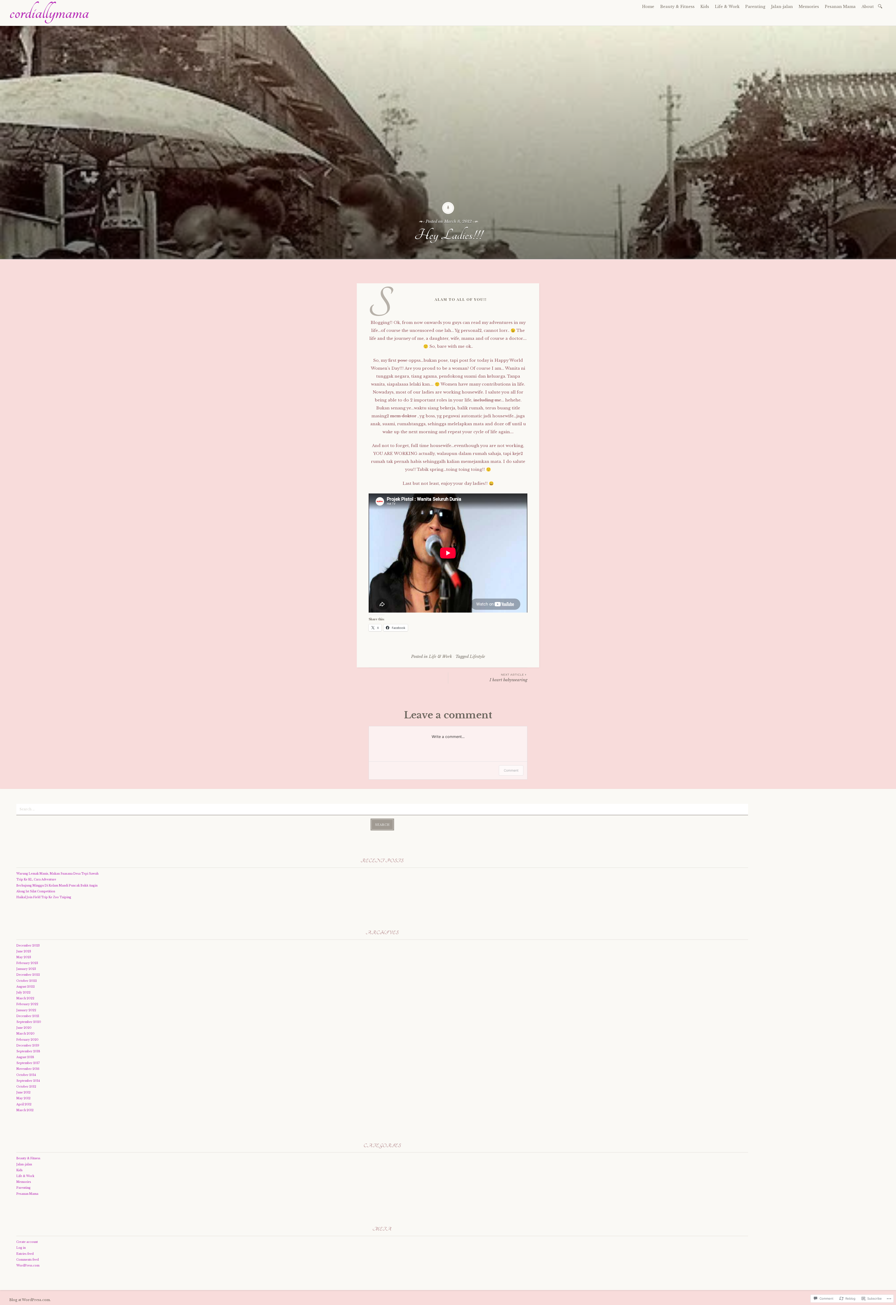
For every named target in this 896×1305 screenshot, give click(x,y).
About (867, 6)
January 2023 (26, 969)
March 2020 (25, 1033)
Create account (27, 1242)
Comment (511, 770)
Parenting (755, 6)
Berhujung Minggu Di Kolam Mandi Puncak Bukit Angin (57, 885)
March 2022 (25, 998)
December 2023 (28, 945)
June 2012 (23, 1092)
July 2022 (23, 992)
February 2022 (27, 1004)
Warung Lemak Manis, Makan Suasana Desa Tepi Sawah (57, 873)
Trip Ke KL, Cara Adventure (36, 879)
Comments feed (27, 1259)
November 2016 (27, 1069)
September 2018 (28, 1051)
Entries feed (25, 1253)
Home (648, 6)
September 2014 (28, 1080)
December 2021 (27, 1016)
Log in (21, 1247)
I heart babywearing (508, 677)
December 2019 (27, 1045)
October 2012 (26, 1086)
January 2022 (26, 1010)
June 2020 (24, 1027)
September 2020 (28, 1022)
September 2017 (28, 1063)
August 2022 (25, 986)
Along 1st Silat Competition (35, 891)
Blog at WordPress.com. (30, 1300)
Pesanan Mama (840, 6)
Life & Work (727, 6)
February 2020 (27, 1039)
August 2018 (25, 1057)
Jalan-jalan (782, 6)
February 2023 (27, 963)
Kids (704, 6)
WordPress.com (27, 1265)
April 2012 (24, 1104)
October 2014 (26, 1075)
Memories (809, 6)
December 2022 (28, 974)
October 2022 (26, 980)
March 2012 (25, 1110)
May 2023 (23, 957)
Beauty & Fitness (677, 6)
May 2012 (23, 1098)
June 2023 (23, 951)
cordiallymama (49, 12)
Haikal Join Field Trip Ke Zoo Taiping (43, 897)
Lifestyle (477, 656)
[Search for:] (881, 6)
